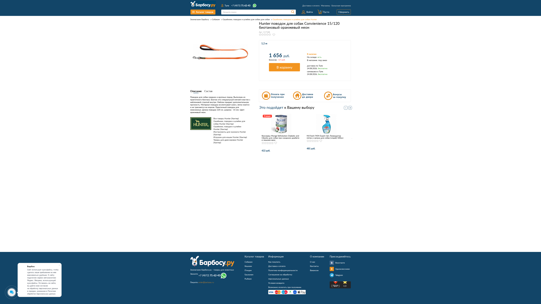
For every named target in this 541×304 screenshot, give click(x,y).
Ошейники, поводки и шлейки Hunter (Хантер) (227, 127)
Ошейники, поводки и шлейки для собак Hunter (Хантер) (229, 122)
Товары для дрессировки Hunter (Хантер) (228, 141)
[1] (260, 34)
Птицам (248, 270)
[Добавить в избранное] (273, 35)
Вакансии (314, 270)
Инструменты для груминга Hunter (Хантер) (229, 133)
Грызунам (249, 274)
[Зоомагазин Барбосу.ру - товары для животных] (212, 261)
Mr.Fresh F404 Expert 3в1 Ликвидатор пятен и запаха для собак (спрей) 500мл (325, 137)
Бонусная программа (341, 5)
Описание (196, 91)
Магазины (325, 5)
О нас (312, 262)
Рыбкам (248, 278)
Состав (208, 91)
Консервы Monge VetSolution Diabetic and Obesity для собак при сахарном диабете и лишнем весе (280, 138)
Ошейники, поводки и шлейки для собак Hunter (295, 19)
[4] (267, 34)
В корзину (284, 67)
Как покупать (274, 262)
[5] (270, 34)
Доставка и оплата (311, 5)
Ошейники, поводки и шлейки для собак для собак (246, 19)
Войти (309, 12)
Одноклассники (342, 269)
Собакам (216, 19)
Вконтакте (340, 262)
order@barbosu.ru (206, 282)
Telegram (339, 275)
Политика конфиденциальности (283, 270)
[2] (262, 34)
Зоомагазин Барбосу (199, 19)
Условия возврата (276, 283)
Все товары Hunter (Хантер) (226, 118)
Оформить (343, 12)
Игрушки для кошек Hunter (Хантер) (230, 137)
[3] (265, 34)
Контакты (314, 266)
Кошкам (248, 266)
